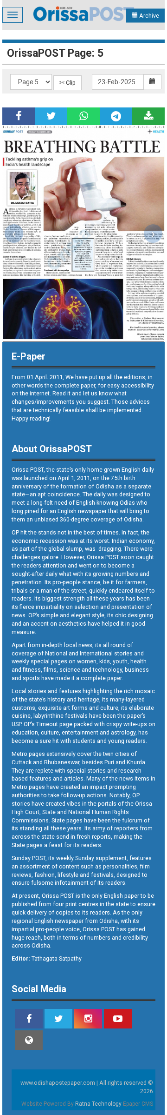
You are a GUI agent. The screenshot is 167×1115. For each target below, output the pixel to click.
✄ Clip (67, 82)
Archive (148, 15)
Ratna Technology (98, 1104)
